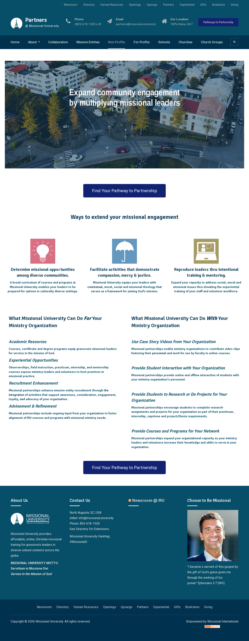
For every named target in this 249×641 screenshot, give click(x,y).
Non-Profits (116, 42)
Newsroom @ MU (148, 500)
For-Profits (142, 42)
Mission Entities (88, 42)
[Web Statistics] (212, 627)
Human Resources (112, 4)
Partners (168, 4)
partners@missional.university (136, 24)
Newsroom (70, 4)
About (32, 42)
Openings (135, 4)
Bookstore (218, 4)
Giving (234, 4)
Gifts (203, 4)
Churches (185, 42)
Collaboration (58, 42)
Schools (164, 42)
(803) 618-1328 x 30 (88, 24)
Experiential (187, 4)
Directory (89, 4)
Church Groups (212, 42)
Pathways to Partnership (218, 22)
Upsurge (152, 4)
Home (15, 42)
